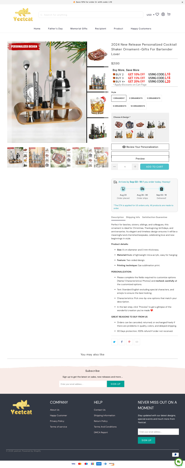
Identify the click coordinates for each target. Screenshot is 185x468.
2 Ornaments (136, 98)
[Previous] (9, 92)
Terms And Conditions (105, 426)
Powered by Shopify (31, 451)
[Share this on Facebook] (122, 342)
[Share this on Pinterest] (129, 342)
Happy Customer (58, 415)
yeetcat (17, 451)
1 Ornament (119, 98)
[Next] (106, 92)
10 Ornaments (138, 106)
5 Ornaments (119, 106)
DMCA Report (101, 432)
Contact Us (100, 409)
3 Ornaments (153, 98)
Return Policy (101, 421)
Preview (140, 158)
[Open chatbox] (179, 462)
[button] (100, 28)
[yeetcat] (23, 14)
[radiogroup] (140, 129)
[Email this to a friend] (137, 342)
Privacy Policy (57, 421)
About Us (54, 409)
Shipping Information (104, 415)
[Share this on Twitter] (114, 342)
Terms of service (58, 426)
